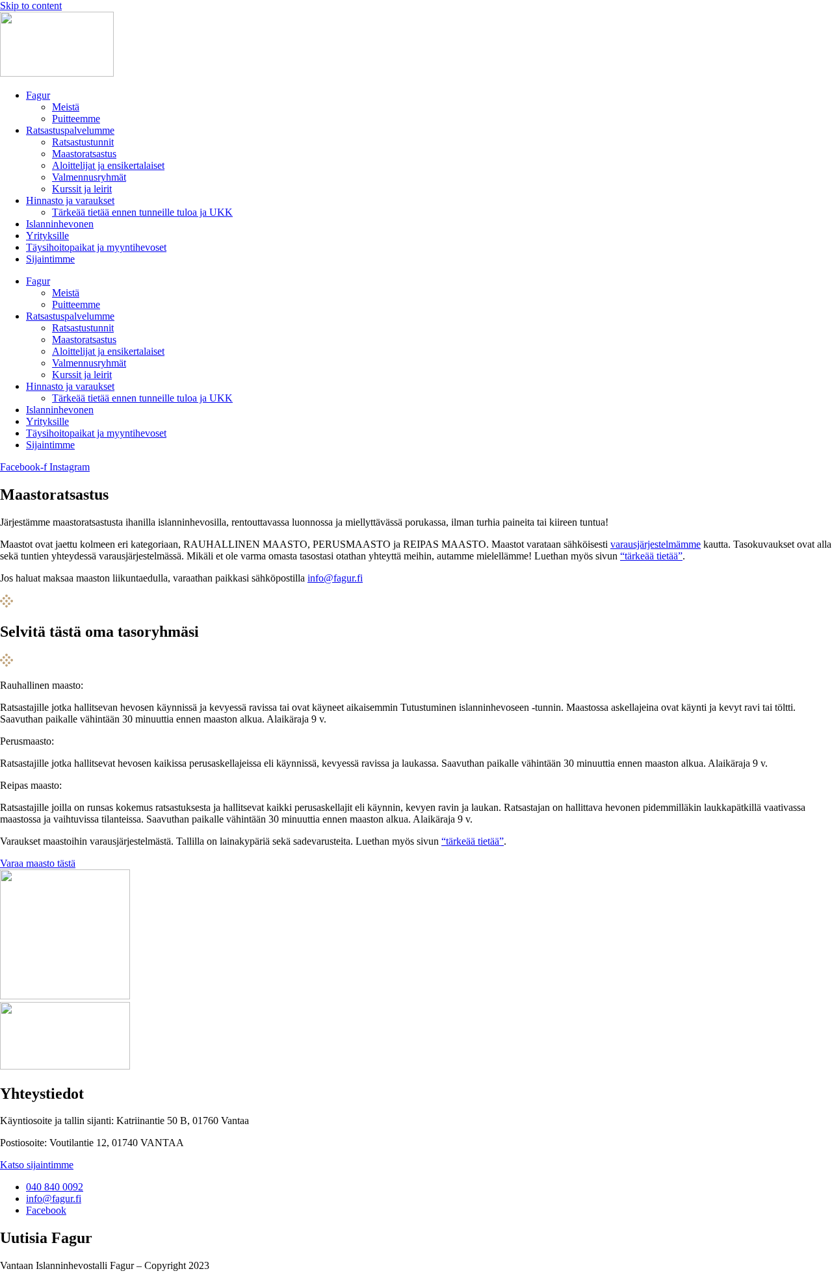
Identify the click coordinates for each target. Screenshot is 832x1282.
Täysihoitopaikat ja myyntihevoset (96, 247)
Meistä (65, 106)
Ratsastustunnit (83, 141)
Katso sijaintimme (36, 1164)
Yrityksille (47, 235)
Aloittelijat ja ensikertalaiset (108, 165)
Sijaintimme (50, 258)
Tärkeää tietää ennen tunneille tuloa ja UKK (142, 212)
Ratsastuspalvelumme (70, 130)
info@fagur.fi (335, 577)
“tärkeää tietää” (651, 555)
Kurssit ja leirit (82, 188)
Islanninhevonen (60, 223)
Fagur (38, 95)
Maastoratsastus (84, 153)
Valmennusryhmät (89, 177)
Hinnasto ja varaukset (70, 200)
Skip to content (31, 5)
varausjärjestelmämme (655, 544)
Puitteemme (76, 118)
